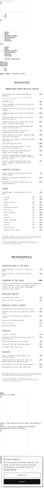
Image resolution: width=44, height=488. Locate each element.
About (7, 32)
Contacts (8, 40)
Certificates (10, 37)
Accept (22, 482)
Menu (6, 34)
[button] (22, 44)
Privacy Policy (10, 469)
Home (2, 73)
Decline (22, 475)
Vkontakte (4, 64)
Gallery (8, 39)
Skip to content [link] (7, 1)
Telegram (3, 65)
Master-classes (11, 35)
